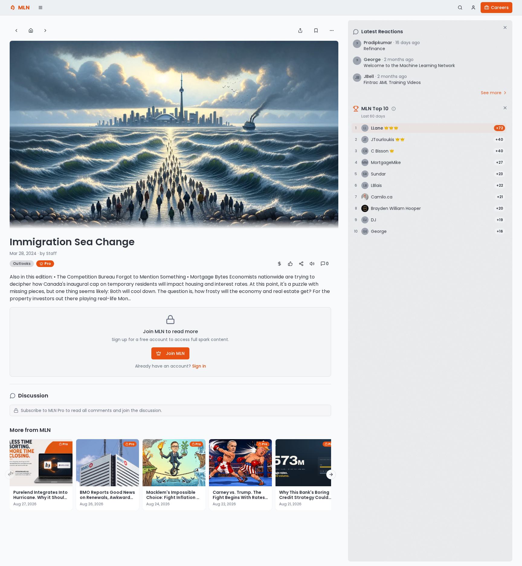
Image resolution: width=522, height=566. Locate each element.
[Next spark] (45, 30)
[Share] (300, 30)
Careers (500, 8)
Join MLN (175, 353)
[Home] (30, 30)
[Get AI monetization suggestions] (279, 264)
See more (491, 93)
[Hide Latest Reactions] (505, 27)
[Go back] (16, 30)
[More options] (331, 30)
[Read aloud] (312, 264)
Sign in (199, 366)
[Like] (290, 264)
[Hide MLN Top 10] (505, 107)
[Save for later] (316, 30)
